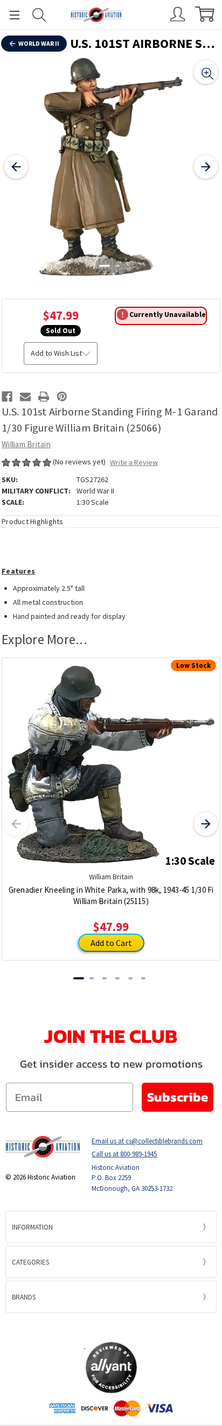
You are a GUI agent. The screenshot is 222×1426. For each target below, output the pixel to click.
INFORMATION (32, 1227)
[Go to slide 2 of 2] (117, 266)
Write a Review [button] (134, 462)
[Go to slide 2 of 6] (91, 978)
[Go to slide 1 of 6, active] (78, 978)
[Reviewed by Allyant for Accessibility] (111, 1367)
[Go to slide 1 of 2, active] (104, 266)
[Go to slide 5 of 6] (130, 978)
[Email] (25, 396)
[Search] (39, 15)
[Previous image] (16, 167)
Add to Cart (111, 942)
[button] (111, 1326)
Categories (30, 1262)
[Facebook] (7, 396)
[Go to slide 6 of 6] (143, 978)
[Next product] (206, 824)
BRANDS (24, 1297)
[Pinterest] (62, 396)
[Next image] (206, 167)
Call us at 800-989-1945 (124, 1154)
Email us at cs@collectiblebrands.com (147, 1141)
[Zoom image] (206, 72)
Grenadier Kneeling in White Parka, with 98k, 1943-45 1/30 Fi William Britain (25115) (111, 895)
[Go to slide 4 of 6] (117, 978)
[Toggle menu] (9, 15)
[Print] (43, 396)
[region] (111, 167)
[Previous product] (16, 824)
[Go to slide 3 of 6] (104, 978)
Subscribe (177, 1097)
